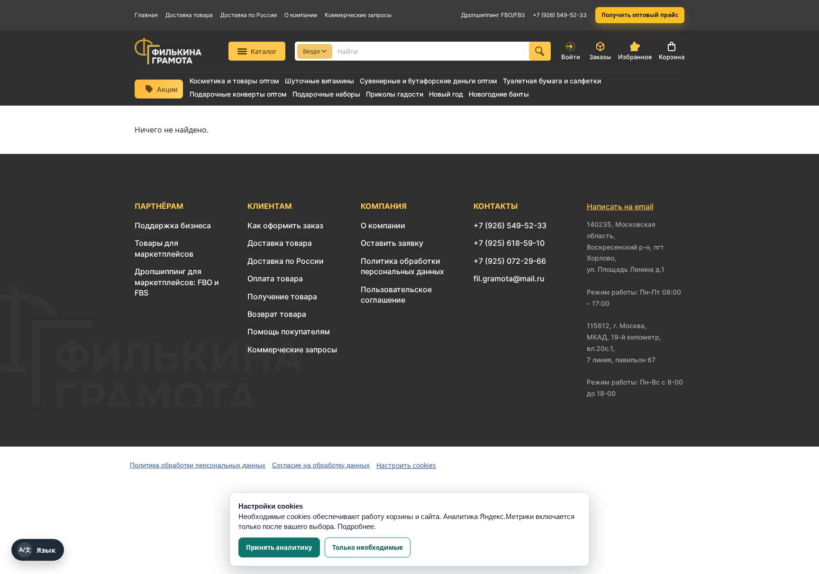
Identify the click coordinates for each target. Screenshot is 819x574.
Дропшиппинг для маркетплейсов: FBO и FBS (177, 282)
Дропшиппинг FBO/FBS (493, 14)
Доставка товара (189, 14)
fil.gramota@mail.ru (509, 278)
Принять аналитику (279, 547)
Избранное (635, 57)
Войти (570, 57)
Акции (167, 89)
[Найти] (540, 51)
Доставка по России (248, 14)
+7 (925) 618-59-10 (509, 243)
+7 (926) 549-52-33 (560, 14)
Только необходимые (367, 547)
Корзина (671, 57)
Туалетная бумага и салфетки (552, 81)
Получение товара (282, 296)
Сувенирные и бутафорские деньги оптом (428, 81)
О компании (300, 14)
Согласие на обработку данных (321, 465)
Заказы (600, 57)
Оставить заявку (392, 243)
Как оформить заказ (285, 225)
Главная (146, 14)
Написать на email (620, 206)
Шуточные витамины (319, 81)
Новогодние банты (499, 94)
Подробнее (355, 526)
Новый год (446, 94)
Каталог (263, 51)
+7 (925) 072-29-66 (509, 261)
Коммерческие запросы (358, 14)
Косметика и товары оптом (234, 81)
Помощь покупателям (288, 331)
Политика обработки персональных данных (197, 465)
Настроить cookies (406, 465)
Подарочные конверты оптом (238, 94)
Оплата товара (275, 278)
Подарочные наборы (326, 94)
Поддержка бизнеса (173, 225)
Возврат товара (276, 314)
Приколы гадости (394, 94)
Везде (311, 51)
